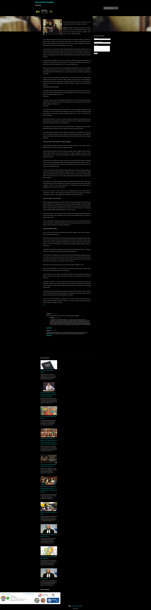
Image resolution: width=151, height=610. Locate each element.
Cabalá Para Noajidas (44, 578)
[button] (43, 305)
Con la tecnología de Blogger (76, 606)
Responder (48, 327)
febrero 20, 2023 (57, 317)
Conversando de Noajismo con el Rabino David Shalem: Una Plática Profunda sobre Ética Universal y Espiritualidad (48, 394)
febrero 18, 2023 (54, 330)
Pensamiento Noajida (44, 2)
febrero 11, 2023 (54, 313)
